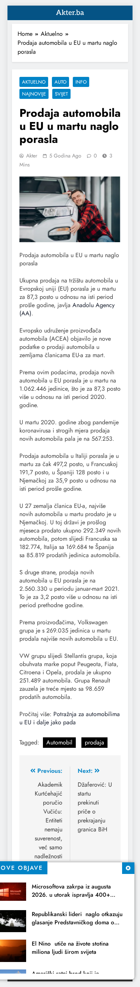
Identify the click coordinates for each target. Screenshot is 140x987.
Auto (60, 81)
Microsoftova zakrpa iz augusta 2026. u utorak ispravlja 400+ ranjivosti (71, 895)
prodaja (94, 742)
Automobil (59, 742)
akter (31, 155)
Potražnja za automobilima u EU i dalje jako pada (69, 718)
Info (81, 81)
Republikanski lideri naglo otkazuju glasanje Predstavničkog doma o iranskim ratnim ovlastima (77, 922)
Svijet (61, 93)
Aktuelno (34, 81)
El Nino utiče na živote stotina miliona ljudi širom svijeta (70, 948)
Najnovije (34, 93)
